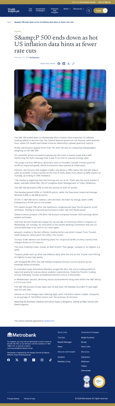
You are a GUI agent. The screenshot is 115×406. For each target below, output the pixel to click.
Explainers (85, 357)
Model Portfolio (87, 337)
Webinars (85, 361)
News (66, 9)
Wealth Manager (65, 342)
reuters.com (49, 321)
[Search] (89, 10)
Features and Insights (54, 10)
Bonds (83, 342)
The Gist (30, 10)
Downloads (86, 370)
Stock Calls (85, 346)
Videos (84, 366)
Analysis (61, 357)
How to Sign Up (104, 2)
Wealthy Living (64, 361)
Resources (77, 9)
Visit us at (83, 2)
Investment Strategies (40, 9)
